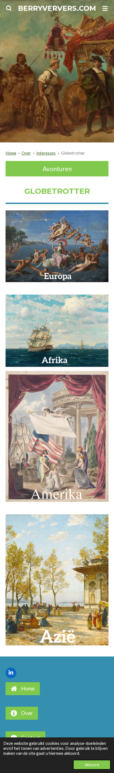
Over (26, 152)
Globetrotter (73, 152)
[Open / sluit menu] (105, 8)
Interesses (46, 152)
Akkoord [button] (92, 765)
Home (11, 152)
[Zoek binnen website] (9, 8)
